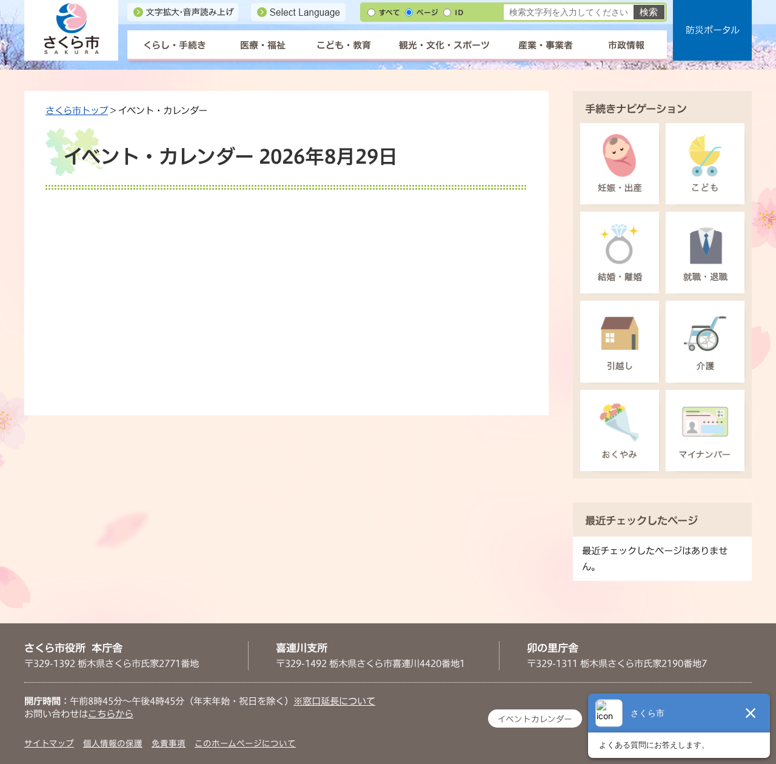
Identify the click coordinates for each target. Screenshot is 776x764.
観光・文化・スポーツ (444, 45)
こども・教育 (343, 45)
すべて (389, 12)
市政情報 (626, 45)
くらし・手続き (174, 45)
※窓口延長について (334, 701)
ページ (427, 12)
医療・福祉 (263, 45)
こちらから (110, 714)
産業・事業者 (545, 45)
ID (459, 12)
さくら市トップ (76, 110)
